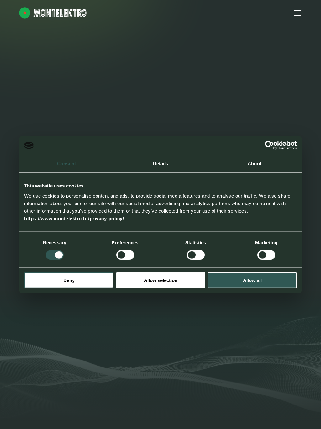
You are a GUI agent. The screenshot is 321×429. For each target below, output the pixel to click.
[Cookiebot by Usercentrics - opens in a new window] (269, 145)
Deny (69, 280)
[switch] (125, 255)
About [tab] (254, 163)
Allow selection (160, 280)
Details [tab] (160, 163)
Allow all (252, 280)
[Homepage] (53, 13)
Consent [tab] (66, 163)
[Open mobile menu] (297, 12)
